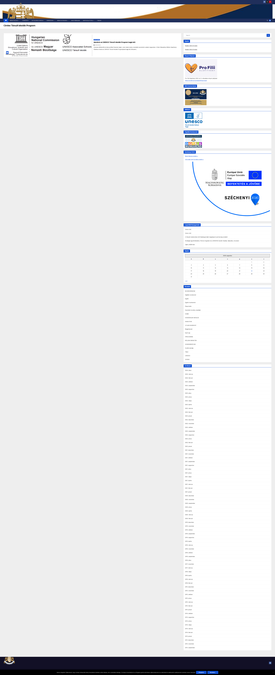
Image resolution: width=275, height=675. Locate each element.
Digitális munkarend (190, 295)
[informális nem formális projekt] (227, 191)
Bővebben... (213, 672)
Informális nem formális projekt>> (194, 159)
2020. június (188, 507)
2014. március (189, 628)
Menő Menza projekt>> (191, 156)
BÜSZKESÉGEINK (190, 291)
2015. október (189, 594)
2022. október (189, 427)
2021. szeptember (190, 461)
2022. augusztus (189, 435)
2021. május (188, 476)
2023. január (188, 416)
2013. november (189, 644)
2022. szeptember (190, 431)
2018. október (189, 552)
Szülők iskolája (189, 348)
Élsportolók (188, 306)
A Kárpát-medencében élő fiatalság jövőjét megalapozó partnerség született (206, 237)
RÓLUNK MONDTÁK (191, 340)
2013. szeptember (190, 647)
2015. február (189, 606)
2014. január (188, 636)
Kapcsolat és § (88, 20)
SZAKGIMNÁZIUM (190, 344)
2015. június (188, 598)
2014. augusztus (189, 617)
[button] (267, 20)
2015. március (189, 602)
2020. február (189, 518)
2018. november (189, 549)
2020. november (189, 499)
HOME (187, 314)
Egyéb (186, 298)
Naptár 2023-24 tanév (191, 45)
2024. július (188, 370)
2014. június (188, 621)
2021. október (189, 457)
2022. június (188, 438)
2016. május (188, 571)
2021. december (189, 450)
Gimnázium (50, 20)
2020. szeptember (190, 503)
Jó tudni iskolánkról (190, 325)
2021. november (189, 454)
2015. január (188, 609)
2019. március (189, 545)
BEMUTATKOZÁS (62, 20)
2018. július (188, 560)
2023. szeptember (190, 385)
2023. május (188, 400)
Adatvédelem (75, 20)
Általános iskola (37, 20)
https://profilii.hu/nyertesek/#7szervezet (196, 80)
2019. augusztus (189, 537)
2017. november (189, 564)
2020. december (189, 495)
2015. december (189, 587)
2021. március (189, 484)
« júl (186, 281)
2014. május (188, 625)
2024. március (189, 374)
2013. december (189, 640)
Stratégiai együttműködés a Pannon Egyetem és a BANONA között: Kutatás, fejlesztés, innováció (212, 241)
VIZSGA (187, 359)
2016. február (189, 583)
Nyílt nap (187, 333)
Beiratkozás (14, 20)
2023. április (188, 404)
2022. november (189, 423)
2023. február (189, 412)
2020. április (188, 511)
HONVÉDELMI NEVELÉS (192, 317)
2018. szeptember (190, 556)
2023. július (188, 393)
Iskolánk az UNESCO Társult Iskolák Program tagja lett (114, 42)
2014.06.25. (98, 45)
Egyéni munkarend (190, 302)
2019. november (189, 526)
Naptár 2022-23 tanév (191, 49)
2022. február (189, 442)
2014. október (189, 613)
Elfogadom (201, 672)
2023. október (189, 381)
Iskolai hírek (96, 39)
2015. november (189, 590)
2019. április (188, 541)
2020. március (189, 514)
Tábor (99, 20)
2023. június (188, 397)
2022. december (189, 419)
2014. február (189, 632)
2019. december (189, 522)
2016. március (189, 579)
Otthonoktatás (189, 336)
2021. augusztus (189, 465)
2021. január (188, 492)
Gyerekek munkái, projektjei (193, 310)
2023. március (189, 408)
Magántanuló (188, 329)
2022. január (188, 446)
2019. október (189, 530)
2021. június (188, 473)
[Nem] (273, 672)
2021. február (189, 488)
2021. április (188, 480)
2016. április (188, 575)
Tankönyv (25, 20)
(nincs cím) (188, 229)
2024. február (189, 378)
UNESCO (187, 355)
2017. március (189, 568)
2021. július (188, 469)
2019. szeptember (190, 533)
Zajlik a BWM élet (190, 244)
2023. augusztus (189, 389)
